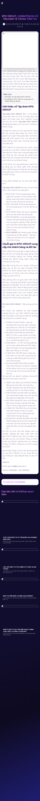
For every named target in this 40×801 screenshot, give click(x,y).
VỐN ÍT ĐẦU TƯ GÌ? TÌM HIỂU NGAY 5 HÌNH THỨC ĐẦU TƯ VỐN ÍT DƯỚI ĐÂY (18, 630)
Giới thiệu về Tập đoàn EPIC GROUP (17, 97)
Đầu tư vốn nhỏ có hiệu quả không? (18, 596)
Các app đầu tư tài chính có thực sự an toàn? (19, 568)
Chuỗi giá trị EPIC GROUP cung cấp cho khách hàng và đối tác (19, 100)
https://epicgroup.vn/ (16, 462)
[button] (37, 3)
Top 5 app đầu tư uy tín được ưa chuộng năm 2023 (20, 538)
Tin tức (20, 27)
